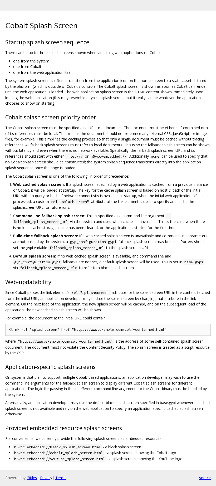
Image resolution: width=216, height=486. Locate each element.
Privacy (46, 477)
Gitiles (32, 477)
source (205, 477)
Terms (60, 477)
